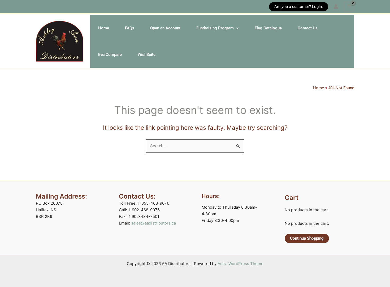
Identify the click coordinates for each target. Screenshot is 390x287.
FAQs (129, 28)
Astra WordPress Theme (240, 263)
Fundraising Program (215, 28)
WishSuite (146, 54)
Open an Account (165, 28)
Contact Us (308, 28)
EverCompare (110, 54)
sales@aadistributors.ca (153, 223)
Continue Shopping (307, 238)
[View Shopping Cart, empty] (349, 6)
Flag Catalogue (268, 28)
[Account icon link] (335, 6)
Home (103, 28)
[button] (38, 6)
